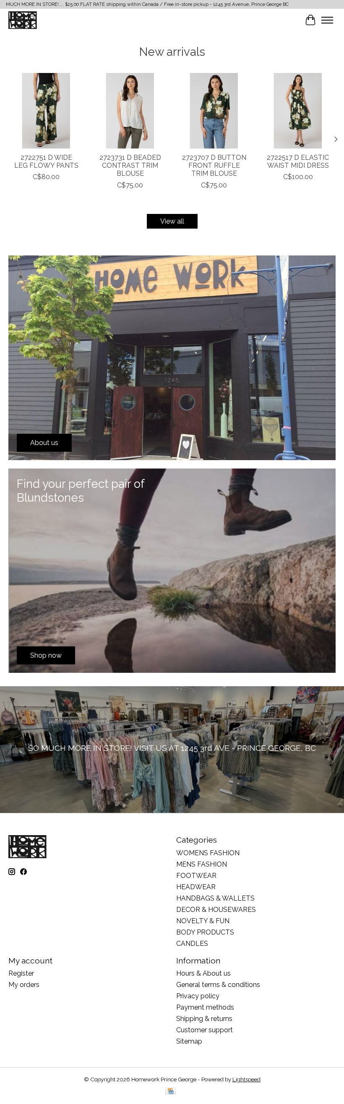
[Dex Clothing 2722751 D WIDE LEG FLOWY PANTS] (46, 110)
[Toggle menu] (327, 20)
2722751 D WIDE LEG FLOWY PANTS (46, 161)
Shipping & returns (204, 1019)
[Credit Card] (170, 1092)
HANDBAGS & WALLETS (215, 898)
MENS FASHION (201, 864)
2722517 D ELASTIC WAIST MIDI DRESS (298, 161)
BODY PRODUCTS (205, 932)
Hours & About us (203, 973)
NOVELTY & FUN (202, 921)
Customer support (204, 1030)
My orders (23, 985)
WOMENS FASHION (208, 853)
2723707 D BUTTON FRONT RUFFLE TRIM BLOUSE (214, 165)
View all (172, 221)
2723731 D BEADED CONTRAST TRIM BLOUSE (130, 165)
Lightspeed (246, 1079)
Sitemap (189, 1041)
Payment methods (205, 1007)
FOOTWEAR (196, 876)
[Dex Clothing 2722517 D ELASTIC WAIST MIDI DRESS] (298, 110)
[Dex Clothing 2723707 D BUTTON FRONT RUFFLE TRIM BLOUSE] (214, 110)
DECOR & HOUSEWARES (216, 910)
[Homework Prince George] (22, 20)
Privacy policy (197, 996)
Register (21, 973)
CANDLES (192, 944)
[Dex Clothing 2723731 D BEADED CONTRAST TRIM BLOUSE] (130, 110)
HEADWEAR (196, 887)
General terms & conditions (218, 985)
